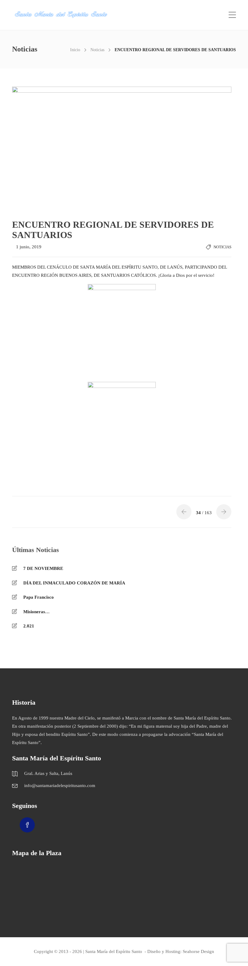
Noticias (97, 50)
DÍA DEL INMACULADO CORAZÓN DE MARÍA (74, 583)
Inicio (75, 50)
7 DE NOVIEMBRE (43, 568)
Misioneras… (36, 611)
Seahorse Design (198, 951)
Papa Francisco (38, 597)
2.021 (28, 626)
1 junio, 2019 (28, 246)
